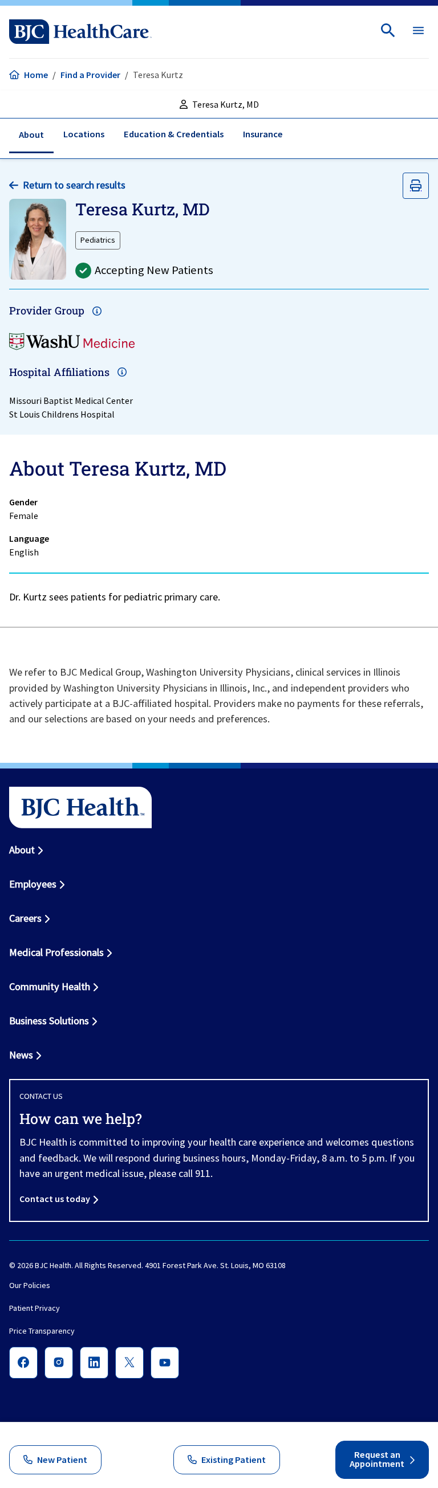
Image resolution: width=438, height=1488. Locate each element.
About (22, 849)
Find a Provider (90, 74)
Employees (32, 883)
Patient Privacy (34, 1308)
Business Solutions (49, 1020)
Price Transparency (42, 1331)
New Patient (62, 1460)
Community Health (49, 986)
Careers (25, 918)
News (21, 1054)
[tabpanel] (219, 531)
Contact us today (54, 1198)
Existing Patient (233, 1460)
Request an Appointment (377, 1459)
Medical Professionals (56, 952)
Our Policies (29, 1286)
